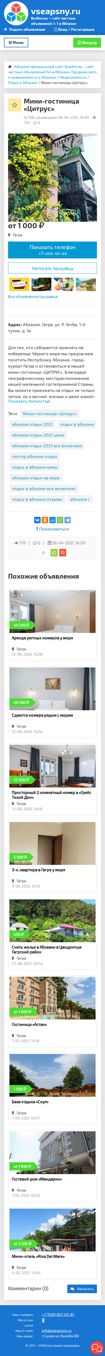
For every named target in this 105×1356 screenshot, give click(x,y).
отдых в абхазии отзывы (37, 499)
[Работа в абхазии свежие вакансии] (64, 284)
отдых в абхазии (77, 424)
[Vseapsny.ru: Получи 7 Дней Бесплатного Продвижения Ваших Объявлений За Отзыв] (19, 284)
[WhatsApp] (60, 520)
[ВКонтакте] (37, 520)
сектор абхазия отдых (34, 456)
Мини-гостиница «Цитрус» (50, 413)
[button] (92, 138)
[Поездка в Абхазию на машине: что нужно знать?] (42, 284)
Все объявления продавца (33, 296)
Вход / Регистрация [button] (75, 29)
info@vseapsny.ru (57, 1330)
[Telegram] (67, 520)
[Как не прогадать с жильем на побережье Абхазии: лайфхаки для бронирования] (86, 284)
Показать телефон (53, 250)
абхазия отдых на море (36, 477)
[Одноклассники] (45, 520)
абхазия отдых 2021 (32, 424)
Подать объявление (26, 29)
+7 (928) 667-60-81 (58, 1314)
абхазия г (80, 499)
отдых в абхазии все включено (43, 488)
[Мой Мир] (52, 520)
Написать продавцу (53, 268)
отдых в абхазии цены (35, 466)
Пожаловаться (53, 528)
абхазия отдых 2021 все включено (47, 445)
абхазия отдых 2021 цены (38, 434)
